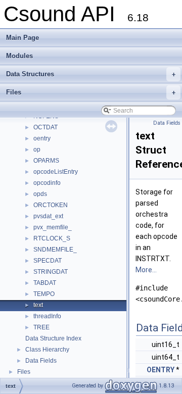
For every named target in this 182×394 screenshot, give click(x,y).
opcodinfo (47, 182)
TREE (41, 327)
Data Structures (90, 74)
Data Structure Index (53, 338)
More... (146, 270)
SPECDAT (47, 260)
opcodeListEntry (55, 171)
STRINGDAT (50, 271)
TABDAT (44, 282)
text (38, 305)
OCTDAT (45, 127)
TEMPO (44, 294)
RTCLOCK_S (51, 238)
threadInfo (47, 316)
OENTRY (160, 370)
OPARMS (46, 160)
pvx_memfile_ (52, 227)
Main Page (22, 37)
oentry (42, 138)
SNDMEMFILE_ (55, 249)
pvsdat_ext (48, 216)
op (36, 149)
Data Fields (41, 360)
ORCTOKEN (50, 205)
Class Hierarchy (47, 349)
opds (40, 194)
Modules (19, 56)
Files (90, 92)
